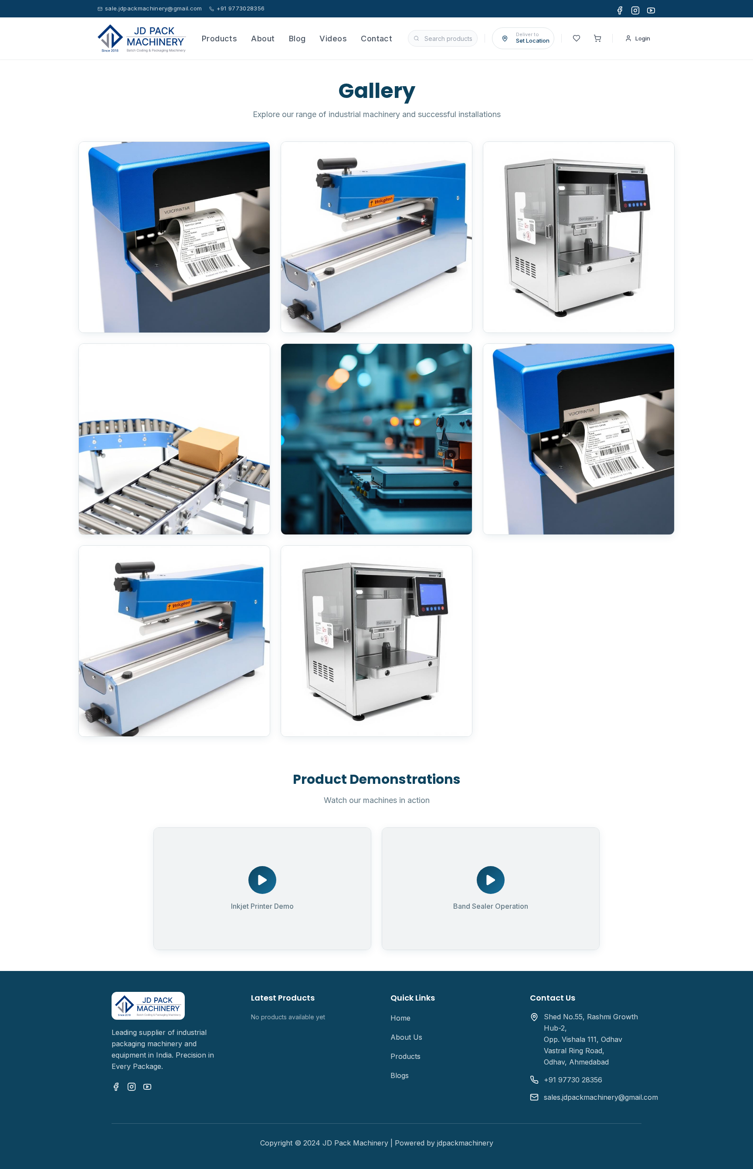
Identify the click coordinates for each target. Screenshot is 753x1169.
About (263, 38)
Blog (297, 38)
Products (219, 38)
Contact (376, 38)
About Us (406, 1037)
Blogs (399, 1075)
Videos (333, 38)
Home (400, 1018)
